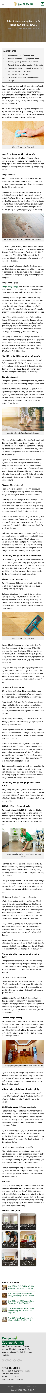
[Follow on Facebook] (4, 1360)
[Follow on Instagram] (8, 1360)
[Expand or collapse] (41, 51)
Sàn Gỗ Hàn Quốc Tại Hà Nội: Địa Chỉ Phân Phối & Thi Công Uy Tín (21, 1287)
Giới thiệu (11, 1386)
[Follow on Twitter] (16, 1360)
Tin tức (29, 1386)
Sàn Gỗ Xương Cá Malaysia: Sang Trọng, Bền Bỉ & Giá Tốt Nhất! (21, 1302)
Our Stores (20, 1386)
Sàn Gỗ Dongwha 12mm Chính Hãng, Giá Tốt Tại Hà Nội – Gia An (21, 1295)
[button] (3, 4)
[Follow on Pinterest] (20, 1360)
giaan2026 (35, 28)
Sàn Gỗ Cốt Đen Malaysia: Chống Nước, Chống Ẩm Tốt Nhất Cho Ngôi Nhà (21, 1310)
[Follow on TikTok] (12, 1360)
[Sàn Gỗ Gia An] (23, 3)
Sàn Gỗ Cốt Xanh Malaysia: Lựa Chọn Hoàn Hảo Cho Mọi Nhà (20, 1319)
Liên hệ (36, 1386)
